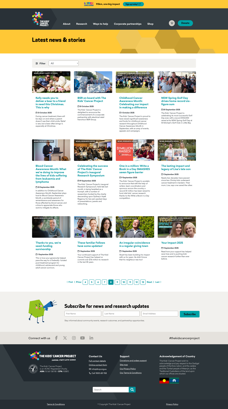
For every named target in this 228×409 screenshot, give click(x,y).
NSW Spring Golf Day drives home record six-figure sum (175, 101)
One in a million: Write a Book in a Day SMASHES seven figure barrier (134, 169)
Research (81, 24)
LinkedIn (91, 338)
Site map (124, 364)
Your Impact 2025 (172, 243)
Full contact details (97, 361)
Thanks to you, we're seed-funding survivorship (48, 246)
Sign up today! (132, 4)
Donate (185, 23)
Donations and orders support (133, 360)
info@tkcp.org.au (99, 369)
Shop (150, 24)
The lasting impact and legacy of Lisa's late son (176, 167)
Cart (172, 23)
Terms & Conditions (56, 404)
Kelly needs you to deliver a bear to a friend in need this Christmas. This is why (51, 102)
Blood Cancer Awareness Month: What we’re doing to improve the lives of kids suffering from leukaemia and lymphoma (51, 174)
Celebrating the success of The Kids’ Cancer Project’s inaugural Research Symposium (93, 170)
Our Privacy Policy (128, 368)
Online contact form (98, 365)
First (71, 282)
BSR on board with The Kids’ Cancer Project (92, 99)
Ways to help (100, 24)
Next (149, 282)
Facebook (56, 338)
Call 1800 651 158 (99, 373)
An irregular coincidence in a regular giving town (134, 244)
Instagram (73, 338)
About (66, 24)
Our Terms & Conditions (131, 372)
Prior (78, 282)
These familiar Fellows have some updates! (91, 244)
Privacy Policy (172, 404)
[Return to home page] (44, 19)
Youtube (82, 338)
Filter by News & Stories (43, 63)
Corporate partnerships (127, 24)
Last (157, 282)
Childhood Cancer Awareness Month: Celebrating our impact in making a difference (133, 102)
